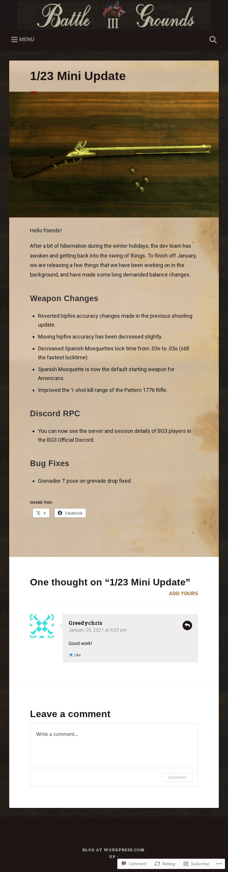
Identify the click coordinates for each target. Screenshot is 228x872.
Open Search (212, 40)
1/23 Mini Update (78, 76)
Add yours (183, 593)
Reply (187, 625)
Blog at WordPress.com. (114, 849)
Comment (177, 777)
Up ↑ (114, 856)
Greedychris (85, 622)
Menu (26, 39)
